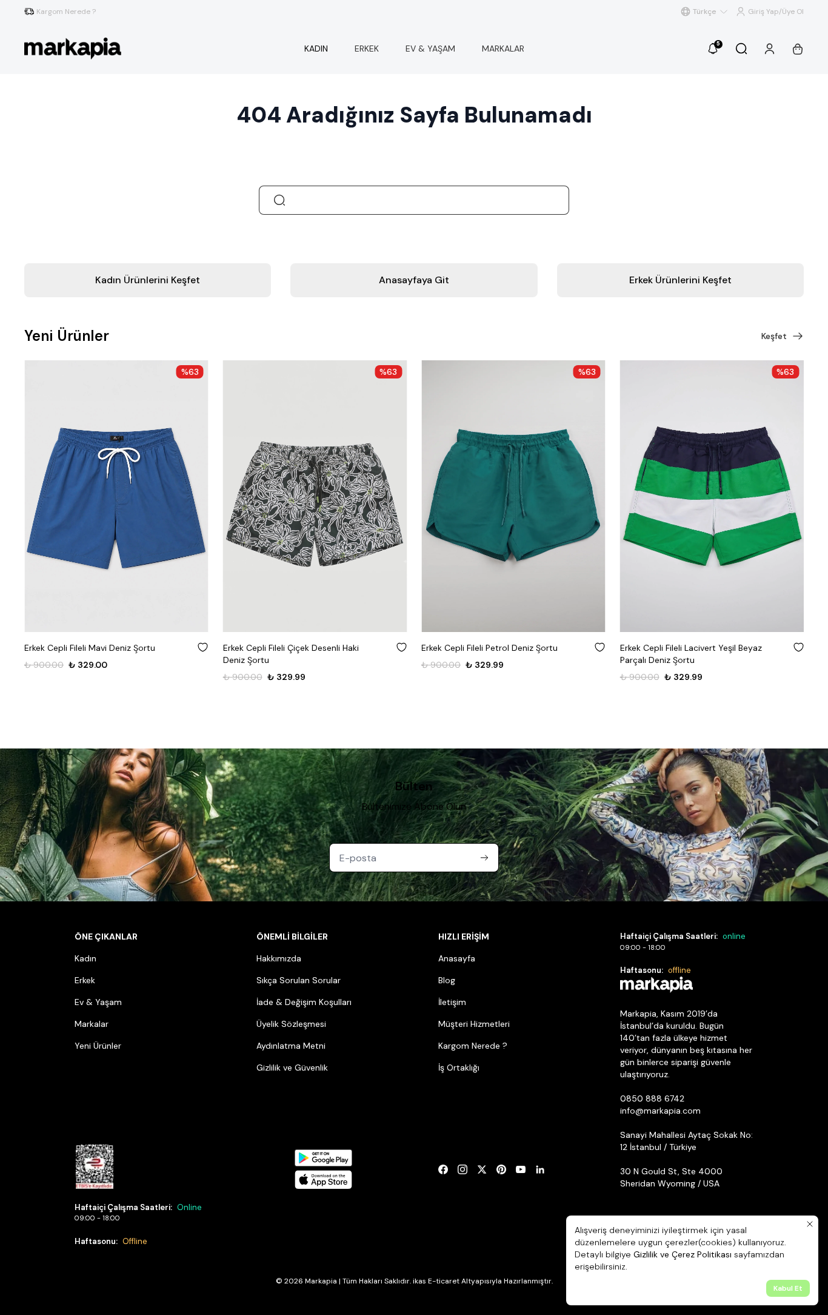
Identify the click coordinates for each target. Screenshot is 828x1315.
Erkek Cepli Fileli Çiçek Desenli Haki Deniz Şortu (291, 653)
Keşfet (774, 336)
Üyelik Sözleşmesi (291, 1023)
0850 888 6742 (652, 1098)
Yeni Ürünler (98, 1045)
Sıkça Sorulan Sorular (298, 980)
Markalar (92, 1023)
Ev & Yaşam (98, 1002)
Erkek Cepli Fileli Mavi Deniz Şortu (89, 647)
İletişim (452, 1002)
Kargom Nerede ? (472, 1045)
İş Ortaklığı (458, 1067)
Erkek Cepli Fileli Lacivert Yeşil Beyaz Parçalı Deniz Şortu (691, 653)
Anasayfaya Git (414, 280)
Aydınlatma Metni (291, 1045)
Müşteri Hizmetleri (474, 1023)
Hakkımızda (278, 958)
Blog (446, 980)
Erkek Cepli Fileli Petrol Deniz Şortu (489, 647)
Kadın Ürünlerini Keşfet (147, 280)
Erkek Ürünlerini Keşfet (680, 280)
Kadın (85, 958)
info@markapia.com (660, 1110)
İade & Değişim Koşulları (304, 1002)
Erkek (85, 980)
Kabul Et (788, 1288)
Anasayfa (456, 958)
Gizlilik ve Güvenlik (292, 1067)
